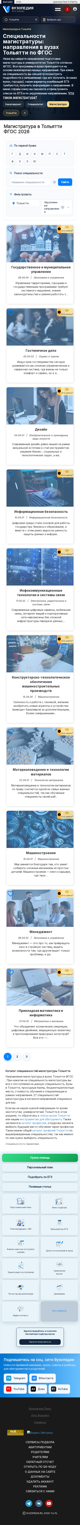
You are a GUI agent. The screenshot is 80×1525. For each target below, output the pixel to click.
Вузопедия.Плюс (40, 1408)
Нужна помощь (40, 1157)
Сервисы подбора (40, 1442)
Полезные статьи (40, 1186)
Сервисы (40, 1422)
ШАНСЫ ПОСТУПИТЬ (65, 2)
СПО (18, 2)
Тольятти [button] (20, 203)
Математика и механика (48, 1021)
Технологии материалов (48, 780)
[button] (54, 182)
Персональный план (40, 1167)
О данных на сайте (40, 1471)
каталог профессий (33, 1123)
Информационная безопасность (41, 512)
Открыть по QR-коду (40, 1466)
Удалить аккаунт (40, 1481)
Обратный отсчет (40, 1462)
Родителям (40, 1452)
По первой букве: (22, 145)
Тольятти (11, 112)
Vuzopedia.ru (34, 1513)
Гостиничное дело (41, 350)
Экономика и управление (48, 277)
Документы (40, 1476)
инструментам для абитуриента (41, 1119)
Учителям (40, 1457)
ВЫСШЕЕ (8, 2)
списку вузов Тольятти (55, 1115)
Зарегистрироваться (40, 1341)
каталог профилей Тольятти (50, 1130)
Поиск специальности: (26, 173)
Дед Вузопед (40, 1415)
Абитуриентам (40, 1447)
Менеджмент (41, 932)
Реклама (40, 1486)
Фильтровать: (20, 194)
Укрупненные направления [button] (54, 207)
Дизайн (41, 429)
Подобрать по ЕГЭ (40, 1176)
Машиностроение (48, 696)
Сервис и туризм (49, 356)
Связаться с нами (40, 1491)
